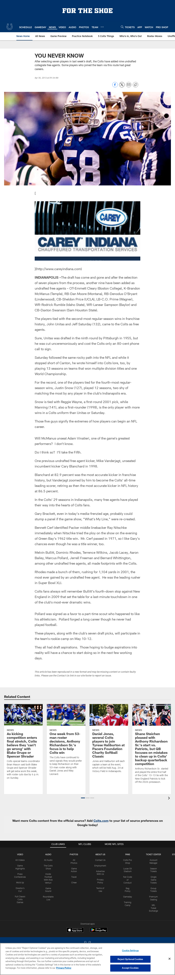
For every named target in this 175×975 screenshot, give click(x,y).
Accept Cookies (130, 967)
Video (20, 854)
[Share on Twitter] (122, 86)
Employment (100, 865)
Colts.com (101, 820)
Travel (74, 877)
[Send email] (128, 86)
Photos (74, 854)
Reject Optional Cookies (130, 959)
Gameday (127, 896)
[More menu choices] (102, 27)
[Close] (169, 959)
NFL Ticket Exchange (153, 908)
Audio (48, 854)
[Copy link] (135, 85)
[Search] (122, 27)
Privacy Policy (63, 967)
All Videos (20, 860)
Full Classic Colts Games (20, 899)
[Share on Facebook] (115, 86)
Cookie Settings (130, 950)
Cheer (74, 882)
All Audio (48, 860)
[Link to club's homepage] (9, 27)
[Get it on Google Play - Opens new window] (98, 931)
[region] (87, 959)
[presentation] (169, 798)
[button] (83, 798)
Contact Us (100, 860)
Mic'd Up (20, 882)
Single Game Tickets (153, 880)
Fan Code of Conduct (127, 880)
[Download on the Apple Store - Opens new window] (75, 930)
